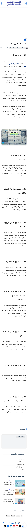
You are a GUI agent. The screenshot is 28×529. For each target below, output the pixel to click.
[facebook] (8, 526)
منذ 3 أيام (11, 481)
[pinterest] (14, 526)
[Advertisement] (14, 24)
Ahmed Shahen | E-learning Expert (17, 47)
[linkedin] (11, 526)
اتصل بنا (22, 469)
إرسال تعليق (20, 436)
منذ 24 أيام (10, 498)
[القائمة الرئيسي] (25, 3)
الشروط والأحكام (20, 466)
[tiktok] (5, 526)
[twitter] (20, 526)
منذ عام (11, 489)
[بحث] (2, 3)
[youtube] (17, 526)
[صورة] (20, 483)
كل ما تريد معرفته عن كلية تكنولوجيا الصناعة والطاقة (8, 501)
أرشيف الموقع (20, 459)
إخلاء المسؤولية (20, 464)
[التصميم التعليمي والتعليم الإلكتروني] (14, 3)
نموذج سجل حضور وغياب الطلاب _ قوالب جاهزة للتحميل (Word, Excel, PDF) (8, 493)
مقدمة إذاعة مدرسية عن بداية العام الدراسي (8, 483)
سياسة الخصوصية (20, 461)
